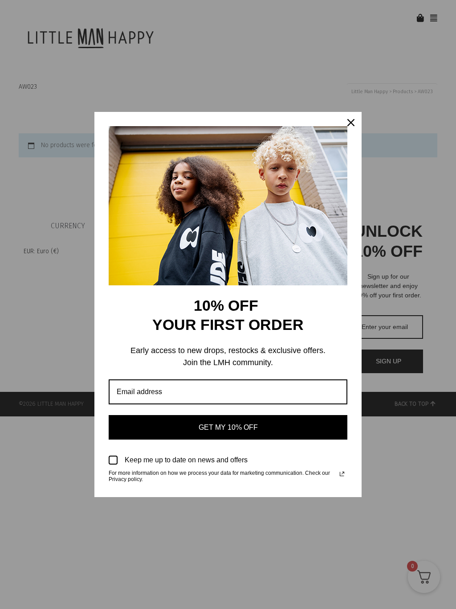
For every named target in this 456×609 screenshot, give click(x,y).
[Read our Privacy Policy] (342, 474)
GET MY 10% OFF (228, 427)
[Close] (351, 122)
